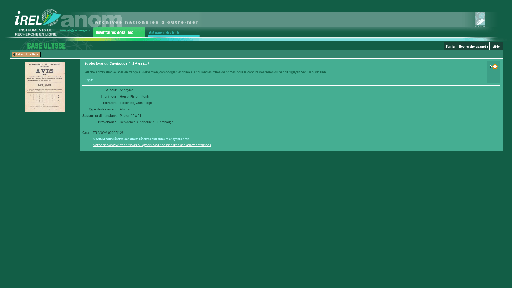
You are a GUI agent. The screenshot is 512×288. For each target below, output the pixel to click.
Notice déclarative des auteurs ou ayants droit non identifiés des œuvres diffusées (152, 145)
